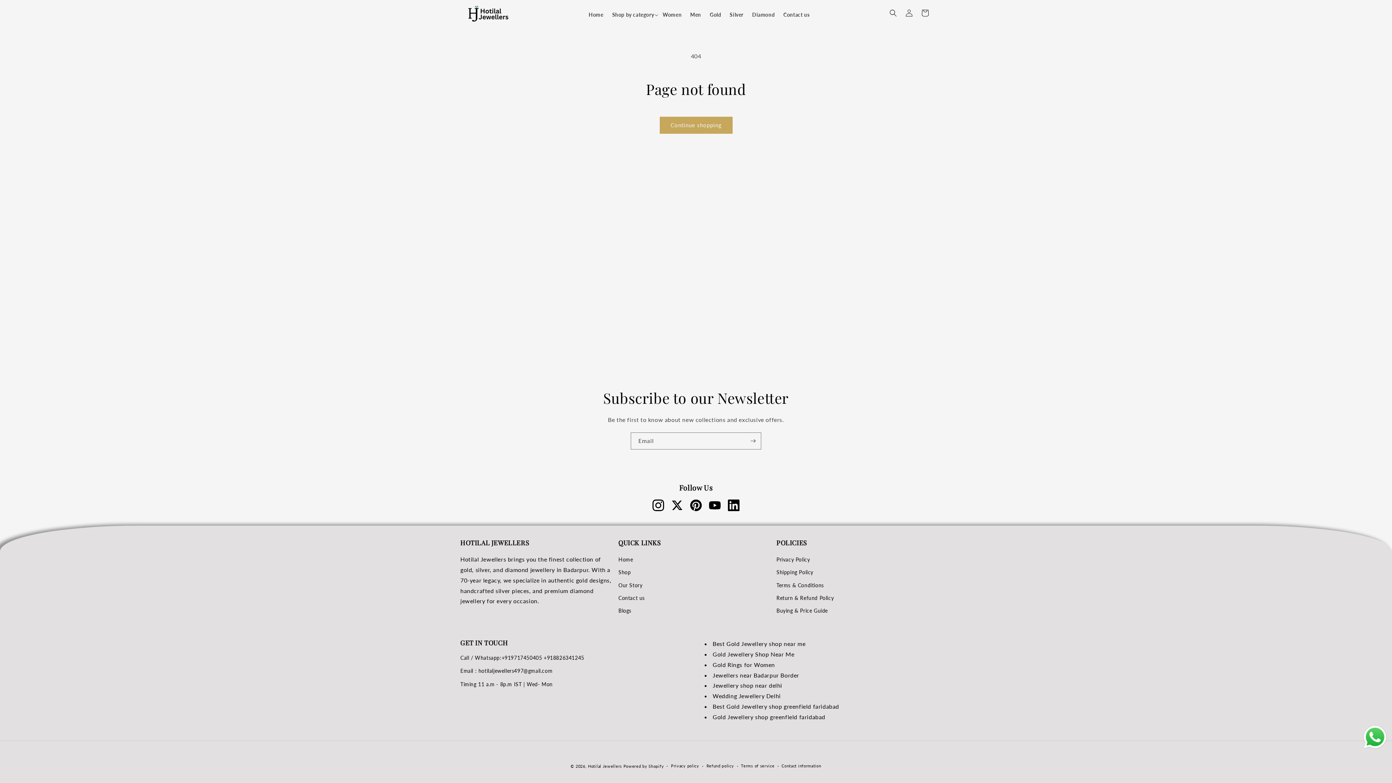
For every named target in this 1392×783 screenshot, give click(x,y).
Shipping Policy (794, 572)
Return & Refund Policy (805, 598)
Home (625, 559)
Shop (624, 572)
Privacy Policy (793, 559)
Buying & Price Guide (802, 611)
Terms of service (757, 765)
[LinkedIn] (734, 505)
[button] (633, 14)
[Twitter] (677, 505)
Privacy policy (685, 765)
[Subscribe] (753, 441)
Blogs (624, 611)
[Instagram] (658, 505)
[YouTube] (715, 505)
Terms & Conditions (800, 585)
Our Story (630, 585)
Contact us (631, 598)
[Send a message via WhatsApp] (1375, 737)
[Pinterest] (696, 505)
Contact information (801, 765)
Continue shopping (696, 125)
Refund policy (720, 765)
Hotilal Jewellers (605, 766)
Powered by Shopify (644, 766)
